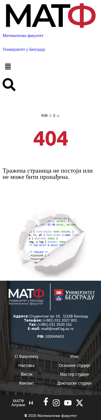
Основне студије (74, 365)
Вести (26, 374)
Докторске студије (74, 383)
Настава (26, 365)
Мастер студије (74, 374)
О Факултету (26, 356)
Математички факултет (23, 35)
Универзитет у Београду (24, 49)
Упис (74, 356)
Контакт (26, 383)
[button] (50, 67)
